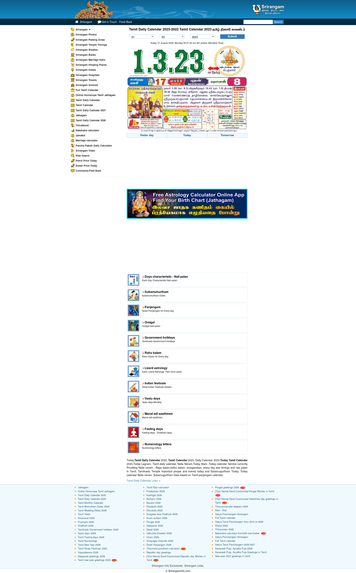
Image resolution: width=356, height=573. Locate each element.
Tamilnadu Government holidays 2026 (98, 529)
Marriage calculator (87, 140)
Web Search (83, 155)
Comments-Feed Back (88, 170)
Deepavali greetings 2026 (91, 556)
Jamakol (80, 135)
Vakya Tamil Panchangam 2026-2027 (235, 544)
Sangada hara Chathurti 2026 (162, 514)
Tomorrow (227, 135)
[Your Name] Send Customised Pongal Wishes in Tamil (244, 491)
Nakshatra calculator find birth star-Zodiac (237, 533)
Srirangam (85, 22)
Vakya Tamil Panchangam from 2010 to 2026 (239, 521)
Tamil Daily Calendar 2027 (91, 110)
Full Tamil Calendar (87, 90)
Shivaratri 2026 (154, 510)
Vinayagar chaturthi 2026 (159, 541)
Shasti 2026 (221, 525)
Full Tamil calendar (225, 518)
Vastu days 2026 (87, 533)
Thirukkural (82, 125)
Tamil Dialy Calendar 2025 (92, 495)
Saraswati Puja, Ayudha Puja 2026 (233, 548)
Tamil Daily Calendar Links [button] (143, 480)
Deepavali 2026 (154, 525)
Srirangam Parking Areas (90, 39)
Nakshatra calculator (87, 130)
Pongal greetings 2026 (227, 487)
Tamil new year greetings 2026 (94, 560)
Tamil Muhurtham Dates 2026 (93, 506)
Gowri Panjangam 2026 (158, 544)
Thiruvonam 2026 (224, 529)
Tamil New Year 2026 (89, 544)
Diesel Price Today (86, 165)
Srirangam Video (85, 150)
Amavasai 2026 (86, 518)
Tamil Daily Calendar (88, 100)
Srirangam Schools (87, 85)
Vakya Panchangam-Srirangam (231, 514)
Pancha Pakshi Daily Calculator (94, 145)
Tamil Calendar (84, 105)
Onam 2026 (152, 537)
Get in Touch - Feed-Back (117, 22)
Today (187, 135)
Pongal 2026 (153, 522)
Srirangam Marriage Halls (90, 59)
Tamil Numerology (87, 541)
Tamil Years (84, 514)
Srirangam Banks (86, 54)
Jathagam (81, 115)
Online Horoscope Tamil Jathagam (96, 95)
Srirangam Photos (86, 34)
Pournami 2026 (86, 522)
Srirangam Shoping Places (91, 64)
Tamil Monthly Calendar (90, 502)
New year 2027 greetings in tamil (232, 556)
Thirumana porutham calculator (163, 548)
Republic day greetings (158, 552)
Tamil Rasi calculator (157, 487)
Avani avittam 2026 (156, 518)
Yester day (147, 135)
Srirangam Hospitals (87, 75)
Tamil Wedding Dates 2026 (92, 510)
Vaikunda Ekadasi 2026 (159, 533)
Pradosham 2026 (155, 491)
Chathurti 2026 (85, 525)
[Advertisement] (187, 164)
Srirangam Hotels (86, 70)
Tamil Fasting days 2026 (91, 537)
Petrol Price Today (86, 160)
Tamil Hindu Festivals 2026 (92, 548)
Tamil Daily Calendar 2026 (91, 120)
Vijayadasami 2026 (88, 552)
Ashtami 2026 (153, 499)
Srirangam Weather (87, 49)
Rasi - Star (221, 510)
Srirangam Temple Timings (91, 44)
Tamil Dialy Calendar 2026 (92, 499)
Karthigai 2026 (154, 495)
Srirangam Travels (86, 80)
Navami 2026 (153, 502)
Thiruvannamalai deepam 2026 (231, 506)
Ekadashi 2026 (154, 506)
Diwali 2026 (152, 529)
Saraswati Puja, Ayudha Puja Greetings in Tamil (241, 552)
